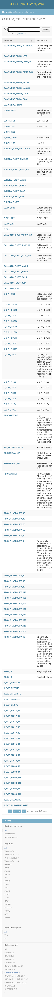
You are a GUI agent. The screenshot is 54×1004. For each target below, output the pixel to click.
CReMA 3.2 (9, 959)
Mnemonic (8, 41)
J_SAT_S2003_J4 (12, 772)
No (5, 938)
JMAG (7, 891)
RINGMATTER (10, 474)
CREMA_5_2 (9, 986)
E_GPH (7, 229)
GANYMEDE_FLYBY (13, 105)
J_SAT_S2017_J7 (12, 716)
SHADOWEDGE (11, 415)
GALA (6, 901)
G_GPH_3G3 (9, 126)
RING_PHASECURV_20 (14, 587)
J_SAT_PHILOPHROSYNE (16, 805)
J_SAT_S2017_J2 (12, 738)
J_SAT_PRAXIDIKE (12, 800)
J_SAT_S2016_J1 (12, 744)
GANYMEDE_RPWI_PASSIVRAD (18, 45)
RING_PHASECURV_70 (14, 524)
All (5, 830)
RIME (6, 884)
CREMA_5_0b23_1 (12, 972)
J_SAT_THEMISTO (12, 694)
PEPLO (7, 881)
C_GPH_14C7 (10, 387)
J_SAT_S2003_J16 (12, 783)
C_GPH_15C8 (10, 382)
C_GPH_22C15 (10, 326)
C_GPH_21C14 (10, 332)
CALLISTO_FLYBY (12, 288)
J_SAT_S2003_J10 (12, 794)
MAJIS (7, 874)
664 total (21, 33)
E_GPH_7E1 (9, 224)
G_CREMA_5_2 (10, 989)
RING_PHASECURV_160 (15, 598)
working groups (11, 837)
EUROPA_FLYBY (11, 202)
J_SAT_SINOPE (11, 705)
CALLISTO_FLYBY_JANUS (16, 271)
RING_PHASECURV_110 (15, 626)
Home (5, 12)
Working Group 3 (11, 858)
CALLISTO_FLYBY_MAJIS (16, 266)
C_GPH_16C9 (10, 354)
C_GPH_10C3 (10, 410)
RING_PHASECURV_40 (14, 575)
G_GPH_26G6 (10, 137)
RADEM (7, 904)
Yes (6, 935)
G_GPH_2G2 (9, 132)
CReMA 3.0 (9, 953)
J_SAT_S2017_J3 (12, 733)
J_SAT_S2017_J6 (12, 721)
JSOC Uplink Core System (27, 4)
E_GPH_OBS (9, 208)
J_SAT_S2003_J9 (12, 766)
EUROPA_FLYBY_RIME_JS (16, 159)
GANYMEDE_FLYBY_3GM (15, 99)
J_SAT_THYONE (11, 688)
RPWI (6, 894)
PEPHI (7, 917)
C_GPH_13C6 (10, 393)
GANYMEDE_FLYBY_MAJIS (16, 82)
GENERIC (8, 864)
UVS (6, 878)
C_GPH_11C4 (10, 404)
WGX (6, 868)
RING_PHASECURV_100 (15, 631)
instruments (9, 834)
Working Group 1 (11, 851)
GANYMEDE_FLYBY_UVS (15, 56)
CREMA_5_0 (9, 969)
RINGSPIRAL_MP (12, 453)
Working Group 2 (11, 854)
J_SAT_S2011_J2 (12, 749)
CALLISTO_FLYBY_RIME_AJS (17, 255)
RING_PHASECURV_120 (15, 620)
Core (11, 12)
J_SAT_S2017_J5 (12, 727)
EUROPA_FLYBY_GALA (14, 191)
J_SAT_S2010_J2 (12, 755)
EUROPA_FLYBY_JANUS (15, 185)
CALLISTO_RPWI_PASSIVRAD (18, 235)
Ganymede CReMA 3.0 (13, 966)
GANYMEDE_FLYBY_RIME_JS (17, 61)
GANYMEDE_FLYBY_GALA (16, 93)
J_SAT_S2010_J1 (12, 760)
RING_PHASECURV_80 (14, 519)
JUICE (7, 911)
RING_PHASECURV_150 (15, 603)
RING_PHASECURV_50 (14, 535)
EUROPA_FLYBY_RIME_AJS (16, 169)
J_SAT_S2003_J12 (12, 788)
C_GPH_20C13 (10, 338)
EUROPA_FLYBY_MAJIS (15, 180)
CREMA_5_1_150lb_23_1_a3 (16, 979)
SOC (6, 914)
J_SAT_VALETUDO (12, 682)
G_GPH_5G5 (9, 121)
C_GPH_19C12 (10, 343)
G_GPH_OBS (10, 110)
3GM (6, 898)
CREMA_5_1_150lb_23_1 (14, 976)
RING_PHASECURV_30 (14, 581)
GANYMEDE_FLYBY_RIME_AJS (18, 72)
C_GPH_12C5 (10, 398)
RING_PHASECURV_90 (14, 513)
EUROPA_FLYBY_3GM (14, 196)
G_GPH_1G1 (9, 143)
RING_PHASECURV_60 (14, 530)
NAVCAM (8, 907)
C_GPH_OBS (9, 294)
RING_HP (8, 677)
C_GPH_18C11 (10, 349)
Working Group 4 (11, 861)
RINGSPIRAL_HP (12, 463)
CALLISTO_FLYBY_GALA (15, 277)
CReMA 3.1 (9, 956)
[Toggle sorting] (33, 41)
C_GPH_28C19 (10, 304)
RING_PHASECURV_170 (15, 592)
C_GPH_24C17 (10, 315)
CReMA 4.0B (9, 962)
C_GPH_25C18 (10, 310)
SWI (6, 888)
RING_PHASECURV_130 (15, 614)
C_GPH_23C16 (10, 321)
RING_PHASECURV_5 (14, 541)
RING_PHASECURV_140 (15, 609)
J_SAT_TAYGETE (12, 699)
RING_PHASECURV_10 (14, 637)
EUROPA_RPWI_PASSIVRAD (17, 148)
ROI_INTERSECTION (13, 447)
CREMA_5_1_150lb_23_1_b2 (16, 982)
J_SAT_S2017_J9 (12, 710)
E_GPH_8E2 (9, 218)
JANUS (7, 871)
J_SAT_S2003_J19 (12, 777)
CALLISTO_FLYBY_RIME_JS (17, 245)
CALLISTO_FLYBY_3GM (15, 283)
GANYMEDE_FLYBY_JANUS (17, 88)
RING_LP (8, 671)
